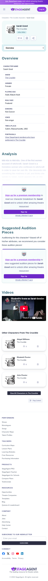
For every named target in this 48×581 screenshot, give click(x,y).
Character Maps (8, 432)
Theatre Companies (9, 495)
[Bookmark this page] (26, 38)
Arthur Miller (21, 32)
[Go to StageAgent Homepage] (24, 569)
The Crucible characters (17, 18)
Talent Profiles (7, 435)
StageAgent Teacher (9, 472)
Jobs (3, 519)
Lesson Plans (7, 449)
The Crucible (21, 29)
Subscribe (24, 543)
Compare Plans (7, 478)
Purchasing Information (10, 458)
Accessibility (6, 558)
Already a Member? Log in (24, 215)
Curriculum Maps (8, 445)
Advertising (6, 522)
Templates (5, 498)
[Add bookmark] (38, 346)
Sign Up (24, 212)
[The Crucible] (10, 29)
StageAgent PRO (8, 469)
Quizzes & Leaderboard (10, 505)
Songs (4, 429)
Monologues (6, 425)
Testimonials (6, 482)
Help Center (6, 525)
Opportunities (7, 492)
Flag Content (37, 400)
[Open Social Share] (33, 38)
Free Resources (8, 455)
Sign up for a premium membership (23, 195)
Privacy (20, 558)
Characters (5, 18)
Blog (3, 502)
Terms (14, 558)
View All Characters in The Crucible (24, 393)
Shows (4, 422)
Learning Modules (8, 452)
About (4, 515)
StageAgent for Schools (10, 475)
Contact (5, 528)
